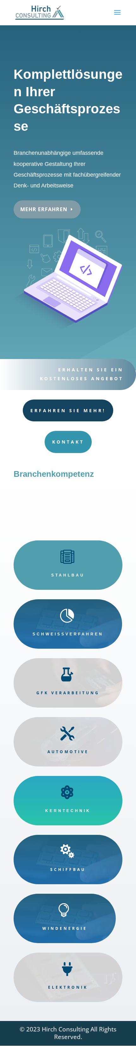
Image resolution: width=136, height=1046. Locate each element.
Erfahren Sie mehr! (68, 410)
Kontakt (68, 442)
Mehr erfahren (43, 209)
